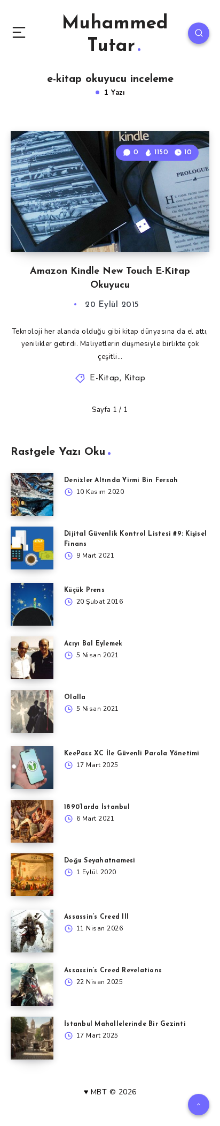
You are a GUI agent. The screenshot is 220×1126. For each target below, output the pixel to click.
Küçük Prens (84, 590)
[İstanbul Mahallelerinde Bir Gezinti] (32, 1038)
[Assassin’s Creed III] (32, 931)
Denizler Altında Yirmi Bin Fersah (121, 480)
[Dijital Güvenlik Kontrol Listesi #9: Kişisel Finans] (32, 548)
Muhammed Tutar (115, 35)
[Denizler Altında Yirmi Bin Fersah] (32, 494)
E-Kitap (105, 378)
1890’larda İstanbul (97, 807)
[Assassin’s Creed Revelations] (32, 984)
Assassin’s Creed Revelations (113, 970)
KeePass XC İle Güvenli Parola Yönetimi (132, 753)
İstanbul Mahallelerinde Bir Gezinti (125, 1024)
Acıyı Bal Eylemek (93, 644)
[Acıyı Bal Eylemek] (32, 657)
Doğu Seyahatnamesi (100, 861)
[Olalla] (32, 711)
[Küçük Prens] (32, 604)
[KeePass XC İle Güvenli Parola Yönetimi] (32, 767)
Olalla (75, 697)
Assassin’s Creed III (96, 917)
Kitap (135, 378)
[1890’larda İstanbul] (32, 821)
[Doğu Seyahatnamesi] (32, 874)
